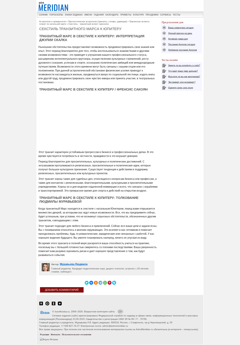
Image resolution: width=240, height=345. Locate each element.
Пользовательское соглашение (76, 334)
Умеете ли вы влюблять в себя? (184, 65)
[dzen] (59, 305)
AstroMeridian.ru (62, 311)
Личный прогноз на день (180, 33)
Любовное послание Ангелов (182, 50)
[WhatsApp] (105, 283)
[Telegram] (100, 283)
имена (88, 15)
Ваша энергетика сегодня (180, 27)
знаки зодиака (74, 15)
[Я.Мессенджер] (87, 283)
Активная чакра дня (178, 39)
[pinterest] (47, 305)
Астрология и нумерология (52, 21)
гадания (99, 15)
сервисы (165, 15)
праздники (152, 15)
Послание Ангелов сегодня (181, 44)
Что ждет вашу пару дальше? (183, 71)
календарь (112, 15)
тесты (176, 15)
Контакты (55, 334)
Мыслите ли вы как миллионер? (184, 76)
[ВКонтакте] (91, 283)
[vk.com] (41, 305)
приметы (125, 15)
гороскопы (56, 15)
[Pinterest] (110, 283)
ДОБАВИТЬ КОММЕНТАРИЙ (62, 289)
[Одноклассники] (96, 283)
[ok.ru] (53, 305)
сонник (43, 15)
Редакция (44, 334)
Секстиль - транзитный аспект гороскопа (88, 24)
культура (138, 15)
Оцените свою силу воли (180, 87)
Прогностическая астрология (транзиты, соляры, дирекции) (97, 21)
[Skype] (114, 283)
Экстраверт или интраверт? (181, 82)
